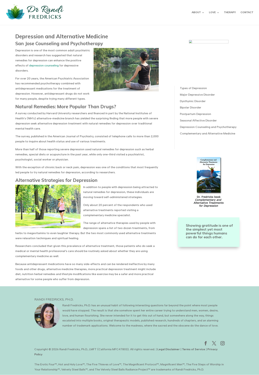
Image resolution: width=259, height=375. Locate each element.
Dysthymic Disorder (193, 101)
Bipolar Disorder (190, 107)
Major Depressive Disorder (197, 94)
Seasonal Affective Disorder (198, 120)
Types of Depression (193, 88)
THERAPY (230, 12)
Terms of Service (193, 349)
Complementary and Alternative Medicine (207, 133)
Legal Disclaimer (168, 349)
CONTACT (247, 12)
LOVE (212, 12)
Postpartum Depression (195, 114)
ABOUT (196, 12)
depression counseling (44, 65)
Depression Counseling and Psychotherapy (208, 127)
